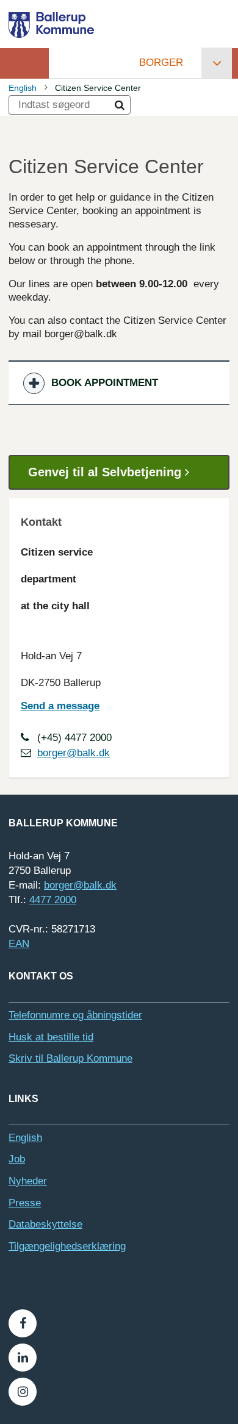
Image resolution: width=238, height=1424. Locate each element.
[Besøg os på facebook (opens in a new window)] (23, 1323)
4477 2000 (52, 900)
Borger (161, 62)
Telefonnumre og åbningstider (75, 1015)
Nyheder (28, 1181)
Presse (25, 1203)
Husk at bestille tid (51, 1037)
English (23, 88)
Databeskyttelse (45, 1224)
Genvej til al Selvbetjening (106, 472)
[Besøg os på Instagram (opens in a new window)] (23, 1392)
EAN (19, 944)
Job (17, 1159)
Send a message (60, 706)
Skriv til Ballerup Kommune (70, 1058)
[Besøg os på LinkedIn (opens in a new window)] (23, 1357)
